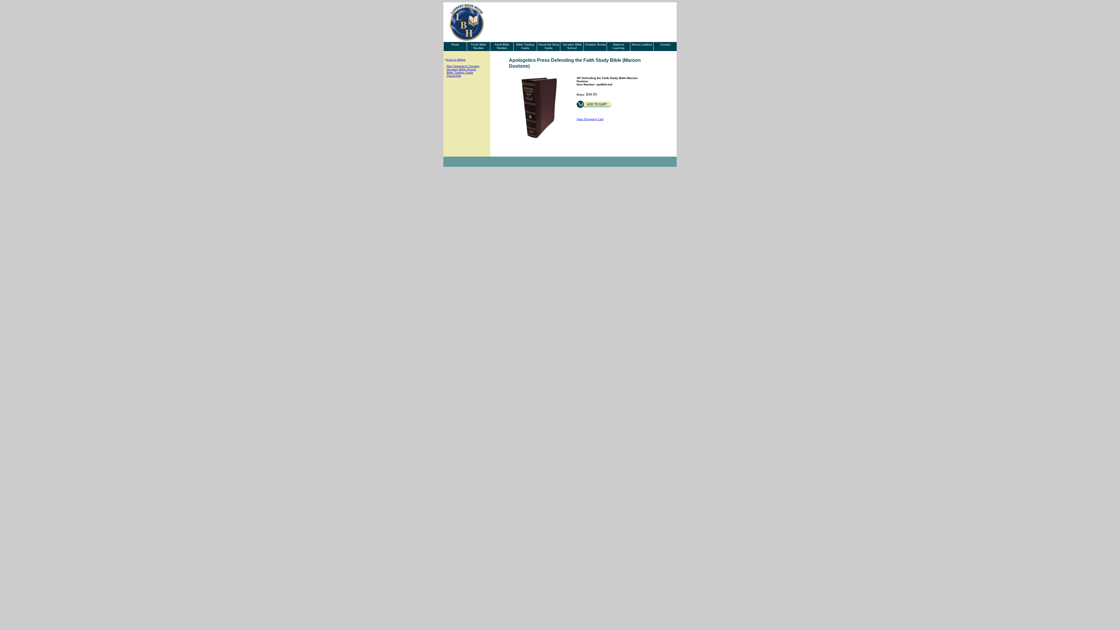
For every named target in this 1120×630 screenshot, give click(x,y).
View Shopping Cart (590, 119)
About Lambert (642, 44)
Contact (665, 44)
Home (455, 44)
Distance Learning (618, 46)
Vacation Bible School (572, 46)
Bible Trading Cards (525, 46)
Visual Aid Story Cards (548, 46)
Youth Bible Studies (478, 46)
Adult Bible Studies (502, 46)
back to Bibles (456, 59)
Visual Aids (454, 75)
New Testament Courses (463, 66)
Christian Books (595, 44)
